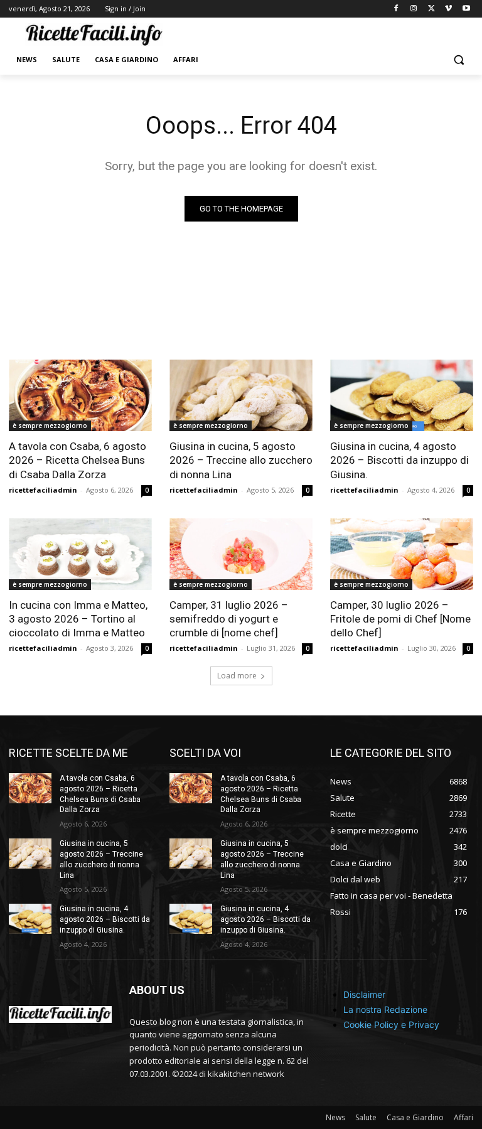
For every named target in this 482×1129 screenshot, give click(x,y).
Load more (237, 675)
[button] (458, 60)
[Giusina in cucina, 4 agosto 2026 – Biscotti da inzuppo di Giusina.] (401, 395)
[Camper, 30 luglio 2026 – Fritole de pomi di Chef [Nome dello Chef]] (401, 554)
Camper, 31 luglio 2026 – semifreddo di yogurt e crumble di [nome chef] (228, 619)
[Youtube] (466, 9)
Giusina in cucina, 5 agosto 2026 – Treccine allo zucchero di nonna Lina (241, 460)
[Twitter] (431, 9)
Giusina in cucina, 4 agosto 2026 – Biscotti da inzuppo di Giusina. (399, 460)
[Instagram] (414, 9)
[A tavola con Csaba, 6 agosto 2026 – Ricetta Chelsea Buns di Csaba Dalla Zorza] (80, 395)
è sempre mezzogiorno (50, 425)
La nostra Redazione (385, 1009)
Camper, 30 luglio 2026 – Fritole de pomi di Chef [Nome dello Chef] (400, 619)
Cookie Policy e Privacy (391, 1024)
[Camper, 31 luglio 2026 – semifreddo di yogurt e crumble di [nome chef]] (241, 554)
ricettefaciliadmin (43, 490)
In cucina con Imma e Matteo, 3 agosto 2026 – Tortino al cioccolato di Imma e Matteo (78, 619)
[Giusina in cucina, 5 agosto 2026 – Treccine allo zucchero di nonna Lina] (241, 395)
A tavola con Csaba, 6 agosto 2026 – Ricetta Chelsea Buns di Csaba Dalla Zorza (77, 460)
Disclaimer (364, 994)
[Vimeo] (448, 9)
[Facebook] (396, 9)
